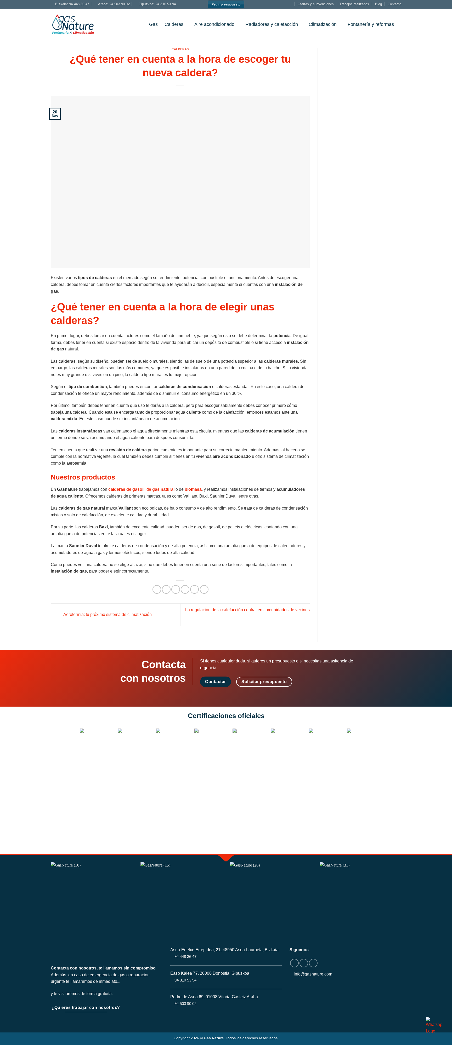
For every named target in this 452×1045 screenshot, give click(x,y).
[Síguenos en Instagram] (285, 4)
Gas (153, 24)
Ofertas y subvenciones (316, 4)
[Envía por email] (175, 589)
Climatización (323, 24)
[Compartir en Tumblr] (204, 589)
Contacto (394, 4)
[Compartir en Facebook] (156, 589)
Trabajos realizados (354, 4)
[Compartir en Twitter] (166, 589)
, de (141, 489)
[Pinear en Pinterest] (185, 589)
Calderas (174, 24)
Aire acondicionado (214, 24)
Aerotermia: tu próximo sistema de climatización (107, 614)
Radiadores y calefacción (271, 24)
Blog (378, 4)
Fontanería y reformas (371, 24)
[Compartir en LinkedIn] (194, 589)
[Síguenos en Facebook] (279, 4)
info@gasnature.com (313, 974)
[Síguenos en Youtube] (290, 4)
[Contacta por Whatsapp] (434, 1025)
